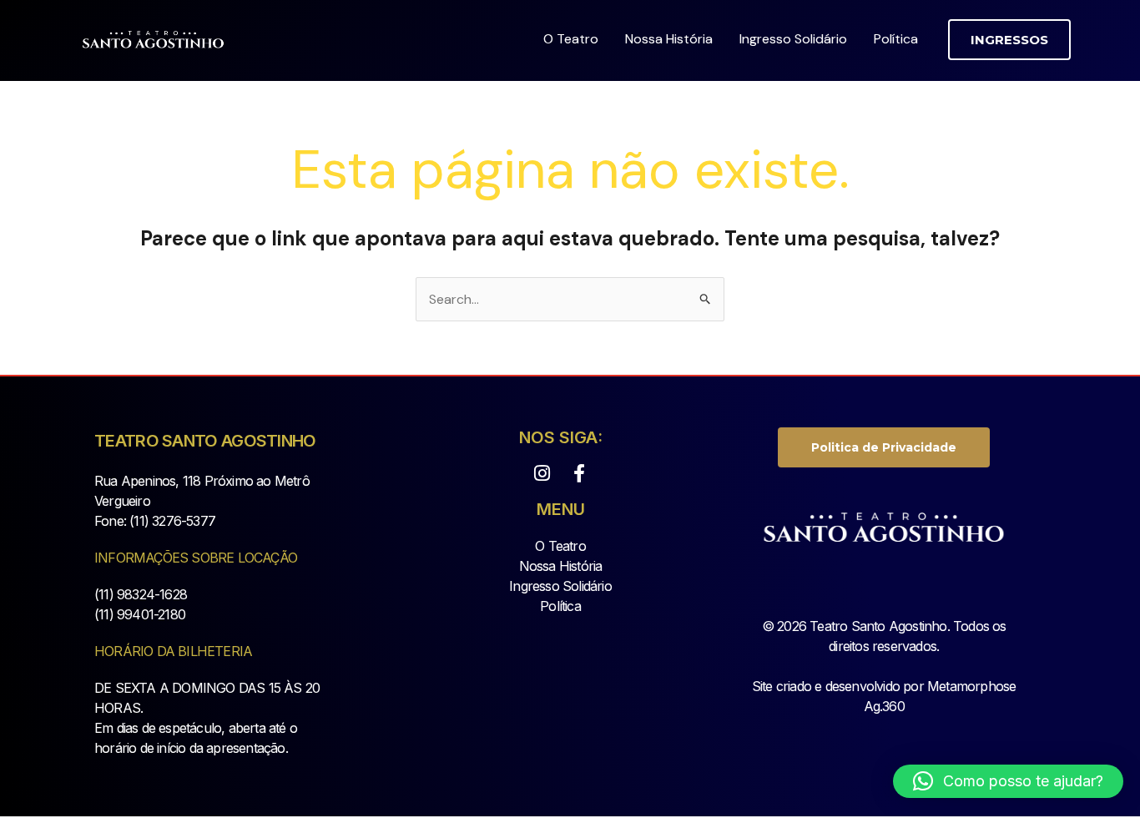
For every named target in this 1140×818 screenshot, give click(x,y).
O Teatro (570, 39)
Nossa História (669, 39)
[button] (1009, 39)
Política (896, 39)
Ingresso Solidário (793, 39)
